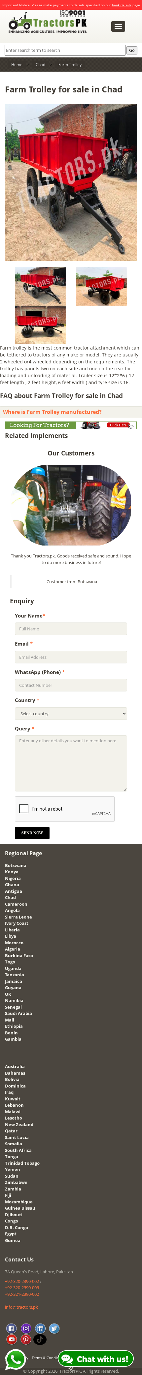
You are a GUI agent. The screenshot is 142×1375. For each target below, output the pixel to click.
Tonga (11, 1156)
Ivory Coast (16, 923)
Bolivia (12, 1079)
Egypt (11, 1234)
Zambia (13, 1189)
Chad (10, 897)
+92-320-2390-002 (22, 1281)
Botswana (15, 865)
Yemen (12, 1169)
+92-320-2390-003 (22, 1288)
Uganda (13, 968)
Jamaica (13, 981)
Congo (11, 1221)
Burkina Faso (19, 955)
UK (8, 994)
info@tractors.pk (21, 1307)
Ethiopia (14, 1026)
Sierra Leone (18, 917)
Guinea (12, 1240)
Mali (9, 1020)
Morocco (14, 943)
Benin (11, 1033)
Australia (15, 1066)
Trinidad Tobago (22, 1163)
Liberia (12, 930)
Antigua (13, 891)
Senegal (13, 1007)
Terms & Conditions (48, 1357)
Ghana (12, 885)
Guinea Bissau (20, 1208)
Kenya (11, 872)
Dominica (15, 1086)
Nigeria (13, 878)
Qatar (11, 1131)
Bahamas (15, 1073)
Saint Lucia (17, 1137)
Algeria (12, 949)
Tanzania (14, 975)
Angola (12, 910)
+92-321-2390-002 (22, 1294)
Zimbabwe (16, 1182)
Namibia (14, 1000)
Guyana (13, 987)
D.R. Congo (16, 1227)
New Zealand (19, 1124)
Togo (10, 962)
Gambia (13, 1039)
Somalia (13, 1144)
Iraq (9, 1092)
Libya (10, 936)
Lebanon (14, 1105)
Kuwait (12, 1099)
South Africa (18, 1150)
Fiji (8, 1195)
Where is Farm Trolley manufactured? (52, 412)
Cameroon (16, 904)
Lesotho (13, 1118)
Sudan (11, 1176)
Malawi (12, 1112)
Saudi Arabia (18, 1013)
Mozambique (19, 1202)
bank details (121, 5)
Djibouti (13, 1215)
